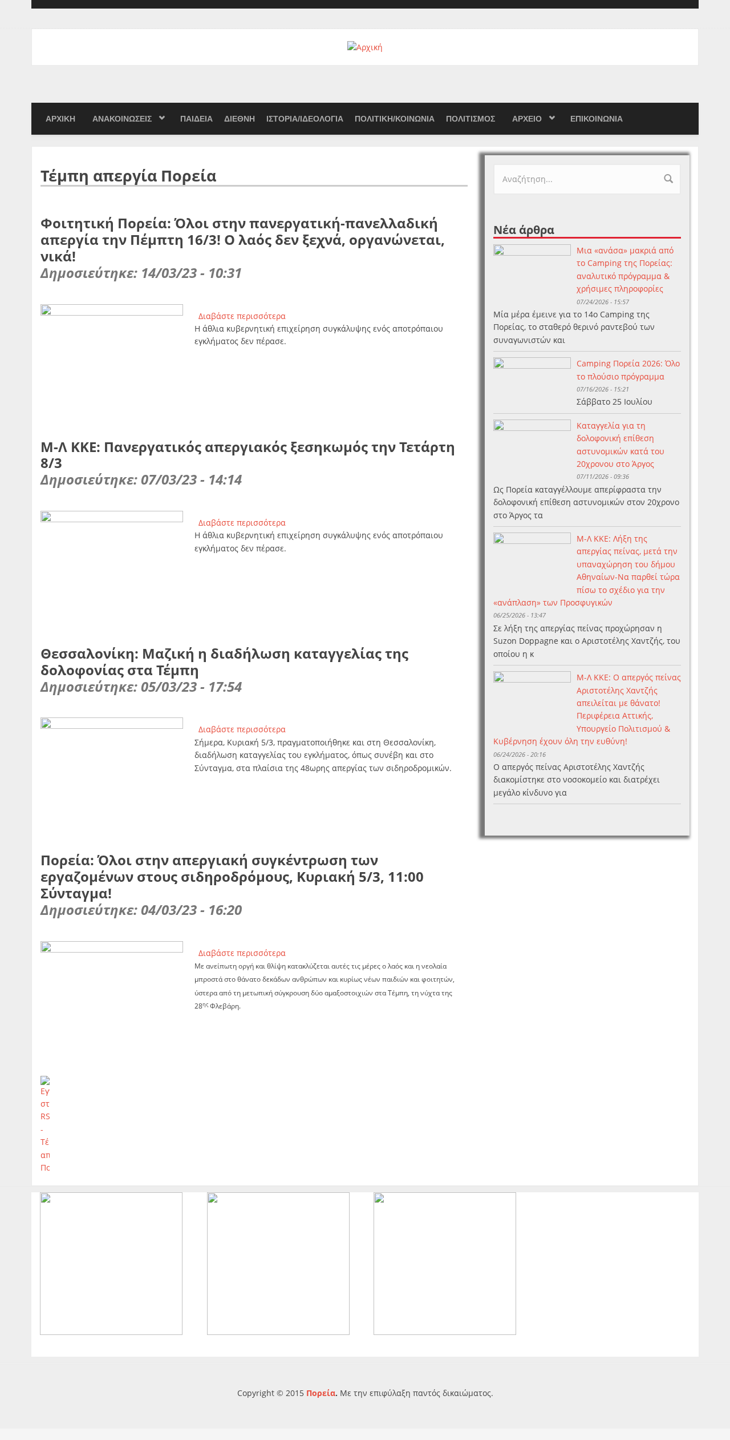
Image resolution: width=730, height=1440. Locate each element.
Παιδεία (196, 118)
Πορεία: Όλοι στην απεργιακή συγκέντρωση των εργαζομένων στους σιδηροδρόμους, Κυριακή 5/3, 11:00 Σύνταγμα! (232, 876)
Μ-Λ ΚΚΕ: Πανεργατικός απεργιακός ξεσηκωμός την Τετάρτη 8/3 (247, 455)
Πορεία (320, 1392)
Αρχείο (527, 118)
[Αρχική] (365, 46)
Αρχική (60, 118)
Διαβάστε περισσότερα (242, 315)
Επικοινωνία (596, 118)
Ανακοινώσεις (122, 118)
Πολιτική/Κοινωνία (395, 118)
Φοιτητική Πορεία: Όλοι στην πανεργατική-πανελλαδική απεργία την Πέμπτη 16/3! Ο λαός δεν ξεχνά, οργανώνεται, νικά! (242, 239)
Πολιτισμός (470, 118)
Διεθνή (239, 118)
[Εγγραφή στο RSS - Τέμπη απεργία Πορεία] (254, 1125)
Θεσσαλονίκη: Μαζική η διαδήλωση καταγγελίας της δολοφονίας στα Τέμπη (224, 661)
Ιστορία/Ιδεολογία (304, 118)
